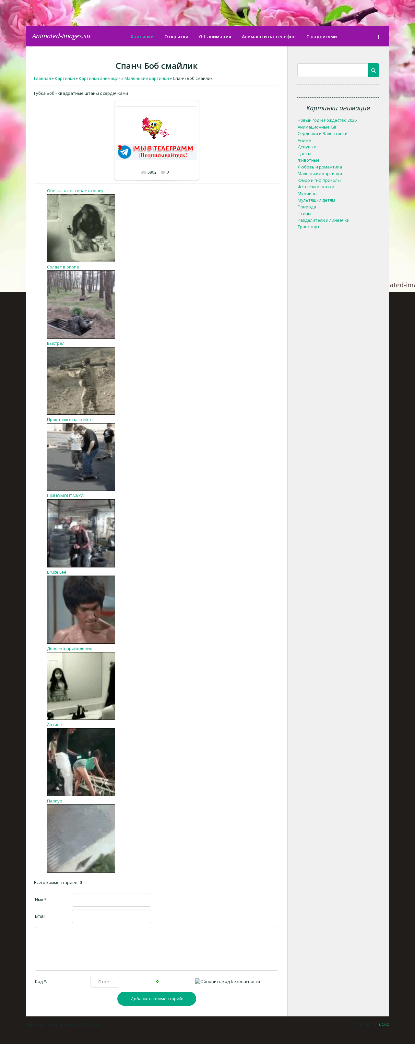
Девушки (307, 147)
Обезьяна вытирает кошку (75, 190)
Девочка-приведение (69, 648)
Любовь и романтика (320, 167)
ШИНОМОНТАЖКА (65, 496)
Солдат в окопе (63, 267)
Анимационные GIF (317, 127)
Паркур (54, 801)
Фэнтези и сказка (316, 187)
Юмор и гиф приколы (319, 180)
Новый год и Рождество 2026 (327, 120)
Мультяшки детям (316, 200)
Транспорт (309, 227)
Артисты (56, 724)
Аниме (304, 140)
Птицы (304, 213)
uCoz (384, 1024)
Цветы (304, 153)
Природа (307, 207)
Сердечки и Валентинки (323, 133)
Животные (309, 160)
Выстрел (56, 343)
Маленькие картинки (320, 173)
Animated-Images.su (61, 35)
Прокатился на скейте (70, 419)
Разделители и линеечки (324, 220)
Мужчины (307, 193)
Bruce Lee (56, 572)
